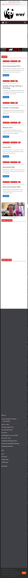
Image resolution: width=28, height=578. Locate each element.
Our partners (4, 432)
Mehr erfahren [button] (13, 576)
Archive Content (6, 61)
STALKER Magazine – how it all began (9, 435)
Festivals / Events (14, 61)
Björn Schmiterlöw (13, 63)
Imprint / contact (5, 424)
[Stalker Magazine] (3, 22)
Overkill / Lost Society (11, 108)
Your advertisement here (7, 429)
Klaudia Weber (12, 144)
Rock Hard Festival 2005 (11, 187)
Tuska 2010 (7, 147)
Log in (2, 454)
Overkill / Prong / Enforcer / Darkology (13, 87)
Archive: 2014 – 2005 (5, 438)
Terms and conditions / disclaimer (9, 419)
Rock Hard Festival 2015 (11, 66)
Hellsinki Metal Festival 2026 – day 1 (13, 4)
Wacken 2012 (8, 127)
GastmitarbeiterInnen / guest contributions (17, 105)
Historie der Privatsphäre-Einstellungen (10, 443)
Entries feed (4, 456)
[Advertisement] (14, 36)
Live (19, 61)
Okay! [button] (24, 572)
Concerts (12, 81)
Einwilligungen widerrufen (7, 446)
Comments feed (4, 459)
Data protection (6, 421)
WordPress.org (4, 462)
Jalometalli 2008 (9, 167)
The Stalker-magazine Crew (7, 427)
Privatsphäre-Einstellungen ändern (9, 440)
